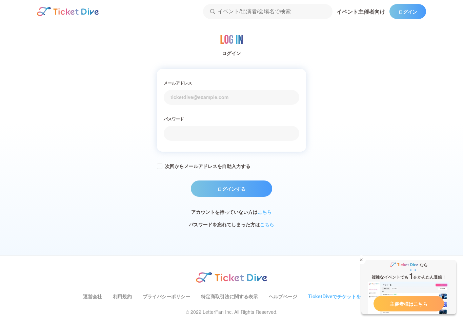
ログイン (407, 11)
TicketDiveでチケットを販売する (344, 296)
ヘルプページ (283, 296)
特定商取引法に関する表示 (229, 296)
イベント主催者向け (361, 11)
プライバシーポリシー (166, 296)
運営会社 (92, 296)
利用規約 (122, 296)
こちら (265, 211)
